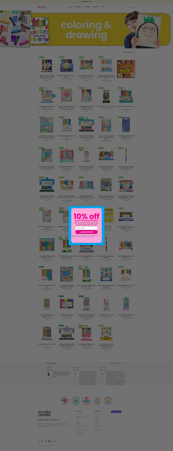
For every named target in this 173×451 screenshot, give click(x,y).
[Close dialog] (103, 207)
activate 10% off (86, 232)
